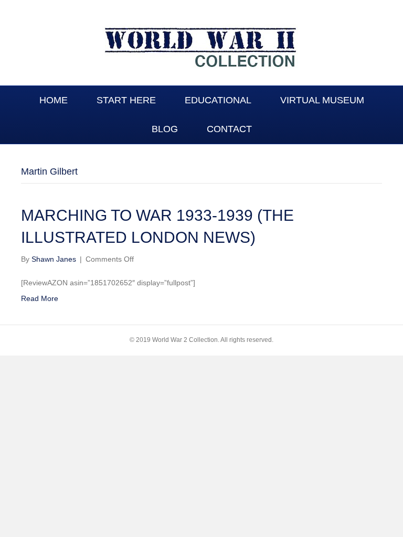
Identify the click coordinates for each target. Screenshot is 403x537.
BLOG (165, 129)
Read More (39, 298)
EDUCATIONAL (218, 100)
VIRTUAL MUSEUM (322, 100)
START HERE (126, 100)
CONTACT (229, 129)
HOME (53, 100)
